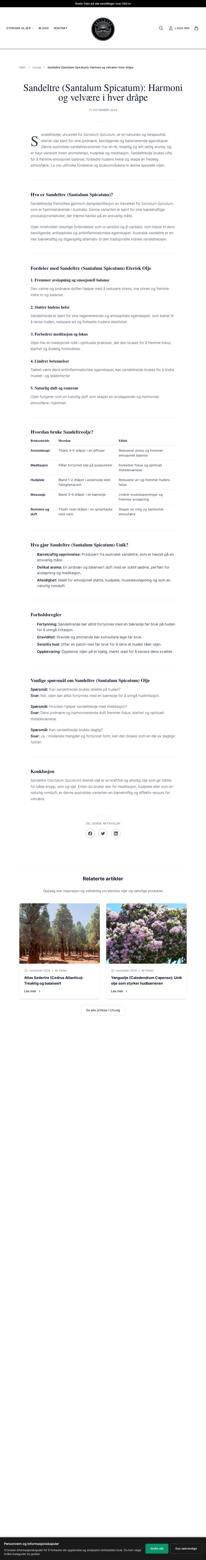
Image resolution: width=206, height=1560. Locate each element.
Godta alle (157, 1548)
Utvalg (36, 67)
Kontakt (60, 28)
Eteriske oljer (18, 28)
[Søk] (161, 28)
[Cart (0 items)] (196, 28)
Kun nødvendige (186, 1548)
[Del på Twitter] (103, 833)
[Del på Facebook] (90, 833)
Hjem (22, 67)
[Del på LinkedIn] (116, 833)
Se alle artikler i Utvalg (103, 1010)
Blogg (44, 28)
